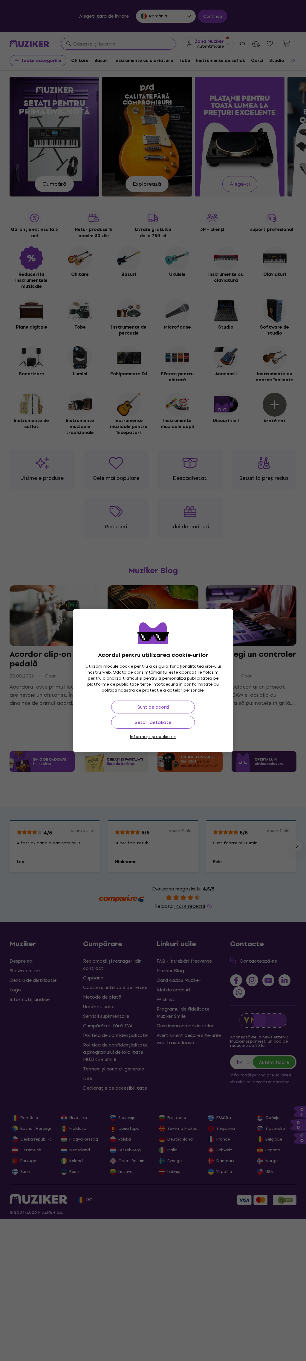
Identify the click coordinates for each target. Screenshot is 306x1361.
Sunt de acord (153, 707)
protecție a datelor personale (173, 690)
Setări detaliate (153, 722)
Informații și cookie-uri (153, 737)
